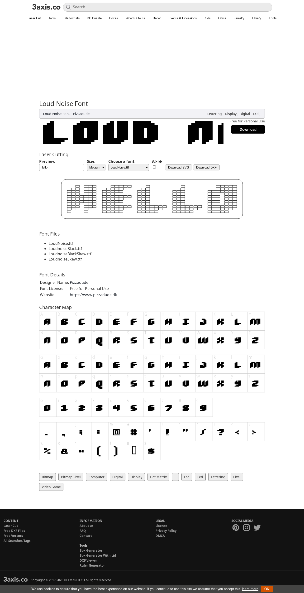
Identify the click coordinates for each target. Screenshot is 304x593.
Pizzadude (81, 113)
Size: (91, 161)
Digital (245, 113)
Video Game (51, 487)
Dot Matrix (158, 477)
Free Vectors (13, 536)
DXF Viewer (88, 560)
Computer (96, 477)
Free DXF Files (14, 531)
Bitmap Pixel (71, 477)
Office (222, 18)
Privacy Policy (166, 531)
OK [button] (266, 588)
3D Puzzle (94, 18)
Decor (157, 18)
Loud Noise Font (56, 113)
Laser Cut (34, 18)
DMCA (160, 536)
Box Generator (91, 550)
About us (86, 526)
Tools (52, 18)
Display (231, 113)
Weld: (157, 161)
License (161, 526)
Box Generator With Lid (98, 555)
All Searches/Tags (17, 541)
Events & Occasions (182, 18)
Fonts (273, 18)
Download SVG (178, 167)
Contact (86, 536)
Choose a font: (122, 161)
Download (248, 129)
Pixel (237, 477)
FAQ (83, 531)
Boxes (113, 18)
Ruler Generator (92, 565)
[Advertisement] (152, 58)
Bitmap (47, 477)
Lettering (214, 113)
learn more (250, 588)
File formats (71, 18)
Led (200, 477)
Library (256, 18)
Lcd (256, 113)
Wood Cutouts (135, 18)
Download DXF (206, 167)
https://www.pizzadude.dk (93, 294)
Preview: (47, 161)
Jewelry (239, 18)
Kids (207, 18)
